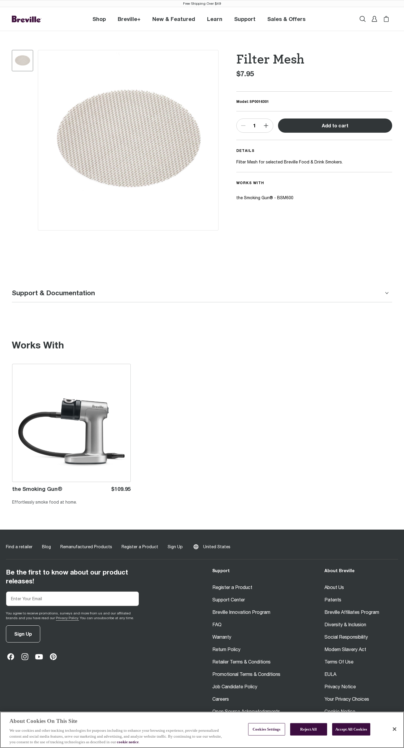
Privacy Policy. (67, 618)
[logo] (26, 19)
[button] (129, 19)
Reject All (308, 729)
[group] (22, 60)
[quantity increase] (266, 126)
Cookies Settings (266, 729)
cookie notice (128, 742)
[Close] (394, 729)
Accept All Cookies (351, 729)
